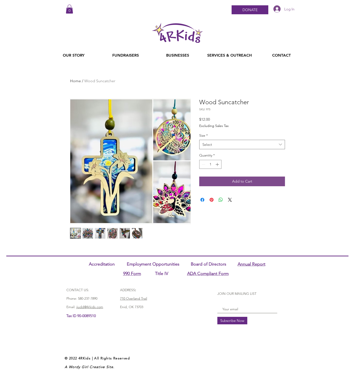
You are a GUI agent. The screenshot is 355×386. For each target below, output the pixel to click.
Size (203, 135)
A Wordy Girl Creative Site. (90, 367)
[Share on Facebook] (202, 200)
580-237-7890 (87, 298)
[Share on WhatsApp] (221, 200)
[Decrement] (203, 164)
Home (75, 81)
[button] (69, 9)
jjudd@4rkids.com (89, 307)
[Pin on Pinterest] (211, 200)
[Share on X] (230, 200)
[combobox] (242, 144)
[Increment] (218, 164)
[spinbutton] (210, 164)
